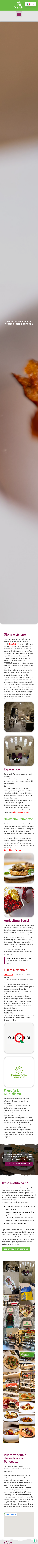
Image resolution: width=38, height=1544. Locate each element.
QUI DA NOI (8, 975)
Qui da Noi (28, 795)
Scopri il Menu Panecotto (13, 850)
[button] (19, 15)
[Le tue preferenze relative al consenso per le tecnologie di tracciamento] (34, 1540)
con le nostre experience (20, 812)
